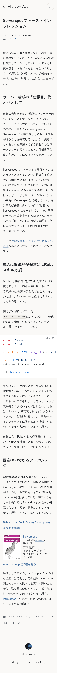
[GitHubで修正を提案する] (18, 622)
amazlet (39, 540)
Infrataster (9, 599)
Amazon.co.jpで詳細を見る (19, 564)
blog (25, 616)
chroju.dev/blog (15, 6)
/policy (40, 662)
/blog (15, 662)
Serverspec (30, 536)
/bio (27, 662)
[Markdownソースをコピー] (12, 622)
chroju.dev (13, 616)
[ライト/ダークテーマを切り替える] (50, 6)
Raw (6, 622)
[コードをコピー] (53, 338)
